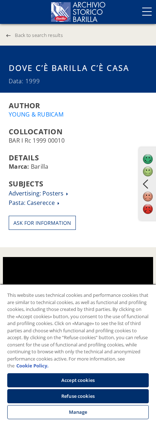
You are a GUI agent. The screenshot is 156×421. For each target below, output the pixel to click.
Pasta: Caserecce (32, 203)
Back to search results (39, 35)
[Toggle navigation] (147, 11)
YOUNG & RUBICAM (36, 114)
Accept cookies (78, 380)
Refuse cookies (78, 396)
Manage (78, 412)
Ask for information (42, 222)
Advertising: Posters (37, 193)
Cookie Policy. (32, 365)
